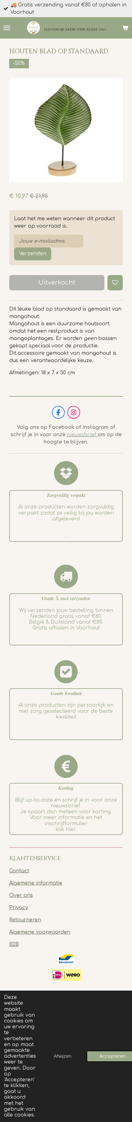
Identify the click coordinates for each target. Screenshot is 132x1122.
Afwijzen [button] (63, 1056)
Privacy (18, 907)
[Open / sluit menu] (7, 28)
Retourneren (25, 920)
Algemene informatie (35, 883)
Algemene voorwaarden (39, 932)
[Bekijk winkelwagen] (125, 28)
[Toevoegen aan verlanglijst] (115, 282)
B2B (14, 944)
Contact (19, 871)
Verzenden (32, 253)
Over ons (21, 895)
